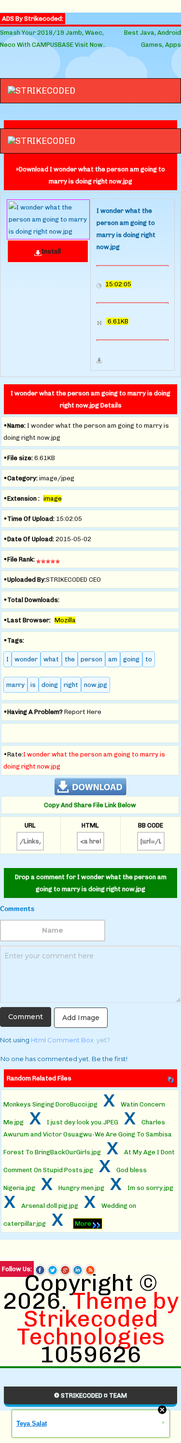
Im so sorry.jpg (150, 1187)
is (33, 684)
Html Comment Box (62, 1040)
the (70, 659)
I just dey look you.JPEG (82, 1122)
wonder (26, 659)
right (71, 684)
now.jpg (95, 684)
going (131, 659)
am (112, 659)
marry (15, 684)
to (148, 659)
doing (50, 684)
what (51, 659)
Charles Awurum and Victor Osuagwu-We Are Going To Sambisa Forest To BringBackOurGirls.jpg (87, 1137)
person (91, 659)
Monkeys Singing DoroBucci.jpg (50, 1104)
